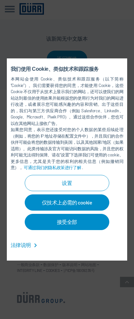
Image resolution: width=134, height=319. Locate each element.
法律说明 (21, 245)
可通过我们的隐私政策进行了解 (53, 167)
